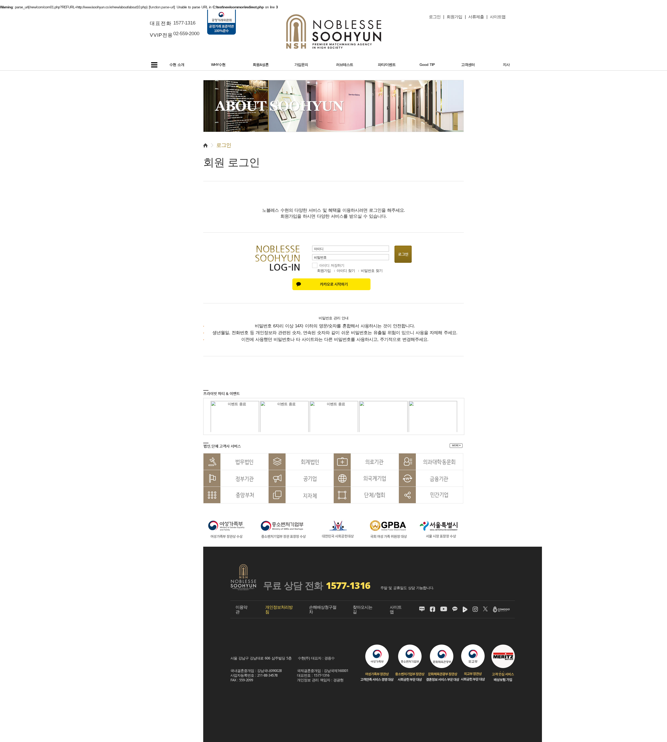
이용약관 (241, 609)
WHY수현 (218, 65)
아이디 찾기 (346, 271)
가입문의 (301, 65)
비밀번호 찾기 (371, 271)
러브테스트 (344, 65)
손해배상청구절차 (322, 609)
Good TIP (427, 65)
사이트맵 (396, 609)
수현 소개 (176, 65)
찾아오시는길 (362, 609)
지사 (506, 65)
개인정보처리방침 (279, 609)
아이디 (318, 249)
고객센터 (468, 65)
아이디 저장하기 (331, 265)
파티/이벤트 (387, 65)
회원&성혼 (261, 65)
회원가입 (324, 271)
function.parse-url (162, 7)
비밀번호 (319, 257)
